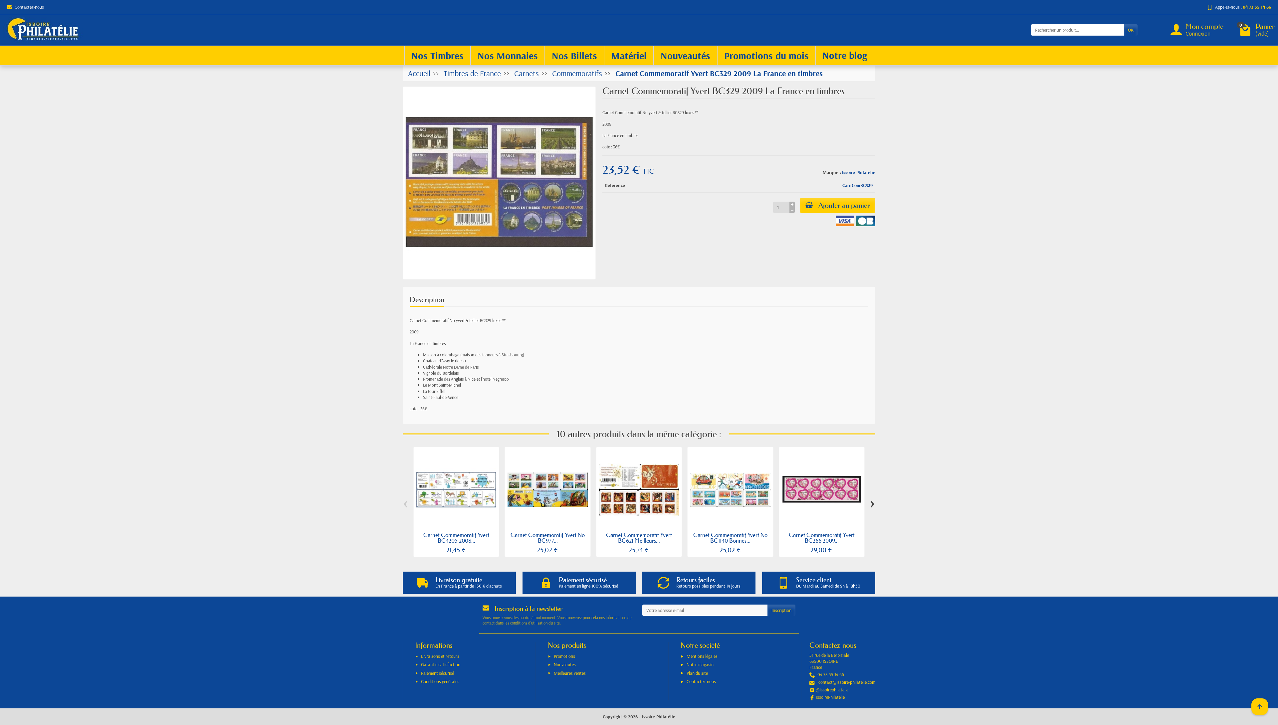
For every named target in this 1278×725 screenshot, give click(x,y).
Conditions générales (440, 681)
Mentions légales (702, 656)
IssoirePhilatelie (830, 697)
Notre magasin (700, 664)
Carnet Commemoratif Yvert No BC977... (548, 537)
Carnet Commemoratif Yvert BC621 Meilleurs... (639, 537)
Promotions (564, 656)
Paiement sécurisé (437, 673)
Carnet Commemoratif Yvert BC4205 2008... (456, 537)
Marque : (832, 172)
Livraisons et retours (440, 656)
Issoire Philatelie (858, 172)
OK (1131, 30)
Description (427, 299)
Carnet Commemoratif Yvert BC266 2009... (822, 537)
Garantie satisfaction (440, 664)
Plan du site (697, 673)
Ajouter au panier (844, 205)
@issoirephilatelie (832, 690)
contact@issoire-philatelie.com (846, 682)
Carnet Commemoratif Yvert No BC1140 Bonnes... (730, 537)
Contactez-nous (29, 7)
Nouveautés (565, 664)
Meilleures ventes (570, 673)
